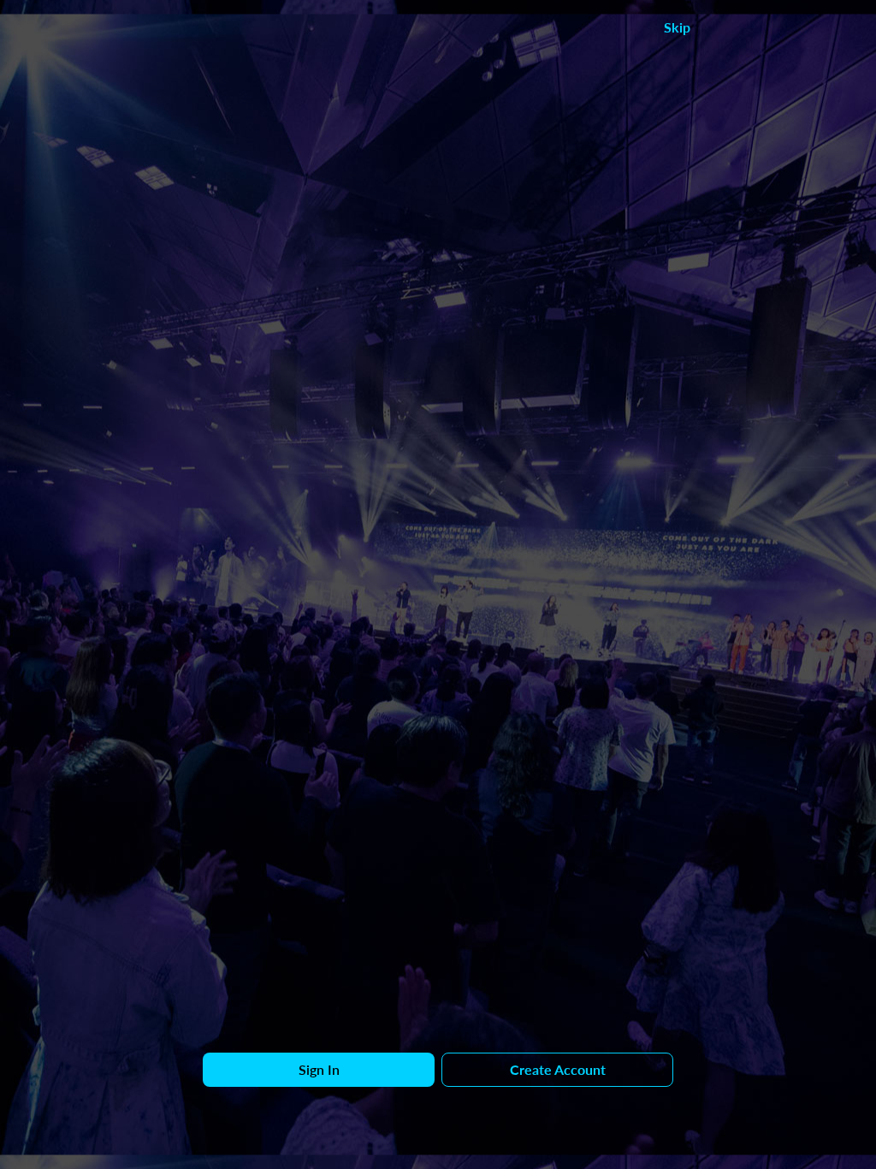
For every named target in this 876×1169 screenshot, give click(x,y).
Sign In (319, 1069)
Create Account (558, 1069)
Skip (677, 27)
